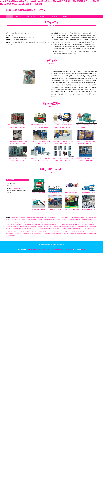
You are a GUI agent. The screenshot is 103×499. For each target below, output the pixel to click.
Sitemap (83, 249)
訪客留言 (65, 16)
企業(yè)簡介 (19, 16)
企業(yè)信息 (55, 16)
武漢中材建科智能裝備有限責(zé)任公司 (26, 10)
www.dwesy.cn (16, 188)
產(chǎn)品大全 (31, 16)
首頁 (10, 16)
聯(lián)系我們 (43, 16)
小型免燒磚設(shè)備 (39, 249)
